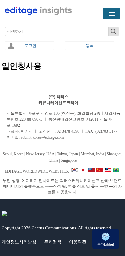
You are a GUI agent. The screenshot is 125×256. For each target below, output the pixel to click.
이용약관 (77, 241)
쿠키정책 (52, 241)
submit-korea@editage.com (42, 137)
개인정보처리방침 (19, 241)
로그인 (30, 45)
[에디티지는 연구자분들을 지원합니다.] (38, 13)
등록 (90, 45)
